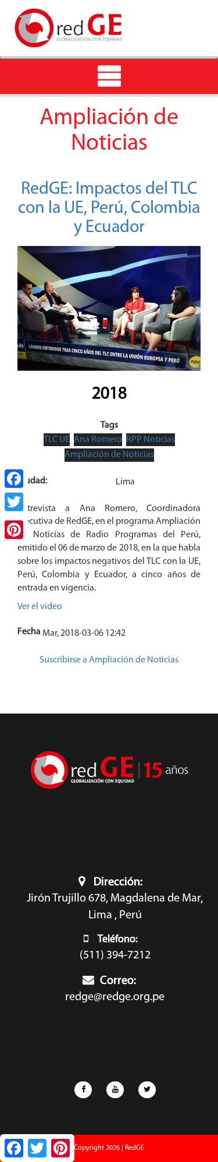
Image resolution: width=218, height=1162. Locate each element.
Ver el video (39, 606)
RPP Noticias (150, 439)
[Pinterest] (14, 529)
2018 (109, 394)
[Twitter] (14, 501)
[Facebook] (14, 478)
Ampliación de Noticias (109, 454)
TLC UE (57, 439)
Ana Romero (98, 439)
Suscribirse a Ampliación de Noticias (109, 660)
